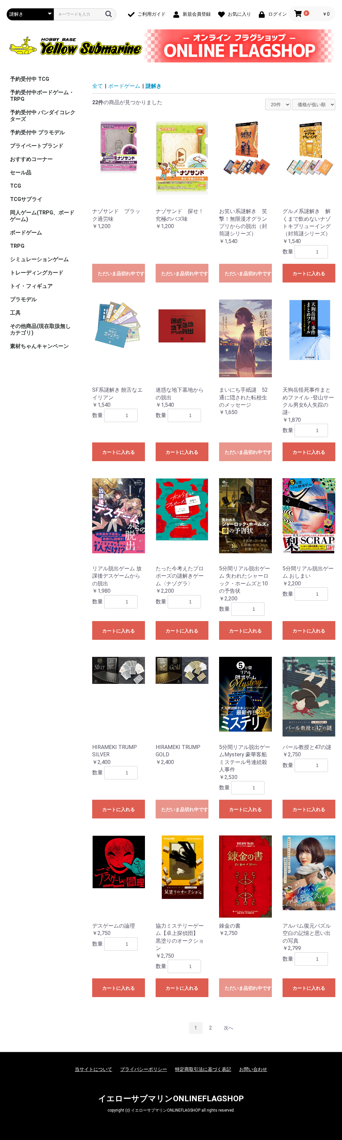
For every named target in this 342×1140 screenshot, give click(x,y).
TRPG (17, 246)
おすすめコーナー (31, 159)
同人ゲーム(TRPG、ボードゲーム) (42, 215)
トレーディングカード (36, 272)
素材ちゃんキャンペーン (39, 346)
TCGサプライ (26, 199)
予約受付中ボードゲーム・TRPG (42, 95)
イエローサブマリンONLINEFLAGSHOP (171, 1098)
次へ (228, 1027)
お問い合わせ (253, 1069)
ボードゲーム (26, 232)
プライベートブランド (36, 146)
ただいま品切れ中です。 (121, 273)
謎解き (154, 86)
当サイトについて (93, 1069)
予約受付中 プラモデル (37, 132)
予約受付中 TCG (29, 79)
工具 (15, 313)
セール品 (20, 172)
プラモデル (23, 299)
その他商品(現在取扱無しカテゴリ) (40, 329)
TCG (15, 186)
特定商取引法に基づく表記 (203, 1069)
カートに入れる (309, 273)
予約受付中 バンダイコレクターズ (42, 115)
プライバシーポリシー (143, 1069)
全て (97, 86)
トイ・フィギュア (31, 286)
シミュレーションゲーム (39, 259)
